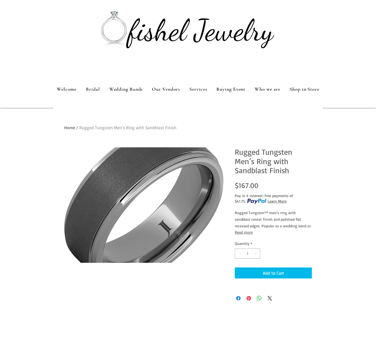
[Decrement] (239, 253)
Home (69, 127)
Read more (244, 232)
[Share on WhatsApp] (259, 298)
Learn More (277, 201)
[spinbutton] (247, 253)
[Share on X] (269, 298)
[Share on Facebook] (238, 298)
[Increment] (255, 253)
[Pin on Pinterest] (249, 298)
